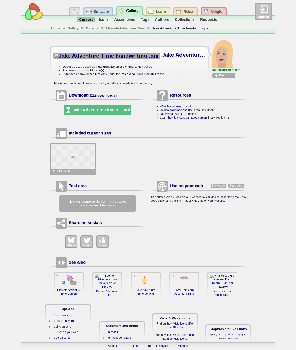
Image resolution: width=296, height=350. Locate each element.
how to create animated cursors (187, 117)
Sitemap (183, 345)
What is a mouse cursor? (175, 106)
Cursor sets (61, 315)
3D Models (233, 338)
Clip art (212, 334)
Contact (133, 345)
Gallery (73, 28)
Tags (145, 20)
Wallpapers (241, 334)
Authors (162, 20)
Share (71, 245)
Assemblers (124, 20)
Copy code (236, 185)
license (159, 74)
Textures (221, 338)
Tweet (87, 245)
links (243, 329)
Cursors (86, 20)
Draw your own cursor (174, 114)
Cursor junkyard (64, 320)
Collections (185, 20)
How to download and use (176, 110)
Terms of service (158, 345)
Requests (208, 20)
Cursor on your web (66, 332)
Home (55, 28)
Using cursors (62, 326)
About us (113, 345)
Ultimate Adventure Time (125, 28)
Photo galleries (226, 334)
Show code (219, 185)
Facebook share (121, 337)
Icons (104, 20)
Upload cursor (62, 337)
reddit (114, 332)
